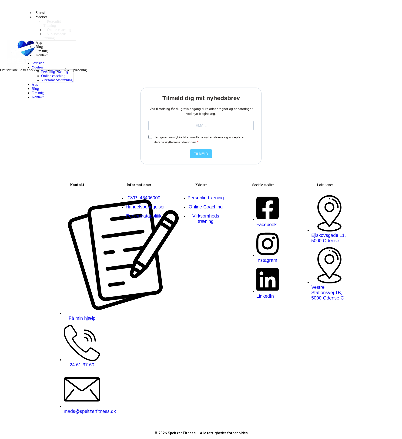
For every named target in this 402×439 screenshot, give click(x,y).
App (35, 84)
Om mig (38, 93)
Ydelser (41, 17)
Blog (35, 89)
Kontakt (41, 55)
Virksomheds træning (55, 36)
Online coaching (53, 76)
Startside (38, 63)
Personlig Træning (52, 23)
